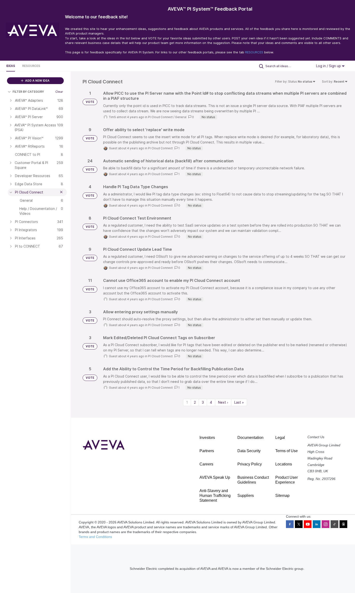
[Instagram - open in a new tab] (325, 524)
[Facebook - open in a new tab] (290, 524)
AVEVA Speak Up (214, 477)
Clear (59, 91)
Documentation (250, 438)
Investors (207, 438)
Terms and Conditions (95, 537)
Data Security (249, 451)
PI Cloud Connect (160, 117)
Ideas (10, 66)
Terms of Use (286, 451)
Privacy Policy (249, 464)
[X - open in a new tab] (299, 524)
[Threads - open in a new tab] (343, 524)
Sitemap (282, 495)
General (180, 117)
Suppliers (245, 495)
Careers (206, 464)
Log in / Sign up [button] (329, 66)
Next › (223, 402)
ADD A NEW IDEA (37, 80)
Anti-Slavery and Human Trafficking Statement (215, 495)
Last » (239, 402)
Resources (31, 66)
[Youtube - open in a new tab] (308, 524)
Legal (280, 438)
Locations (283, 464)
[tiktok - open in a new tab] (334, 524)
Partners (206, 451)
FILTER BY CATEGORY (28, 91)
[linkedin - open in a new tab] (316, 524)
